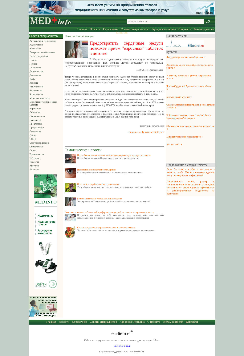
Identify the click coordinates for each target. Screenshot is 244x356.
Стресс (33, 150)
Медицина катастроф (40, 98)
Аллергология (36, 44)
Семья (33, 135)
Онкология (35, 112)
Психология (35, 120)
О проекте (184, 29)
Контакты (122, 32)
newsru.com (158, 125)
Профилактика (37, 127)
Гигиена (33, 63)
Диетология (35, 75)
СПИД (33, 139)
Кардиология (36, 90)
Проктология (36, 123)
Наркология (35, 108)
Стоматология (36, 146)
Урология (34, 162)
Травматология (37, 154)
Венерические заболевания (42, 52)
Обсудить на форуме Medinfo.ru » (146, 131)
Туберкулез (35, 158)
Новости (95, 29)
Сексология (35, 131)
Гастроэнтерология (39, 56)
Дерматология (36, 71)
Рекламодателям (204, 29)
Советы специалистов (134, 29)
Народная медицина (163, 29)
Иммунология (36, 86)
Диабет (33, 79)
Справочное (110, 29)
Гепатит (33, 60)
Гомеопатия (35, 67)
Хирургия (34, 165)
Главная (82, 29)
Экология (34, 169)
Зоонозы (34, 83)
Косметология (36, 94)
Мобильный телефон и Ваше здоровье (43, 103)
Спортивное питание (39, 143)
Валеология (35, 48)
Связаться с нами (122, 346)
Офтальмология (37, 116)
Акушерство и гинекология (43, 41)
